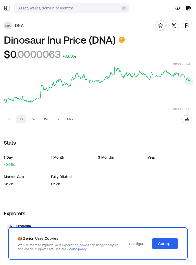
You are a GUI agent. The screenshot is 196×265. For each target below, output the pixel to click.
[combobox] (72, 8)
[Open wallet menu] (188, 8)
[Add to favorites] (160, 25)
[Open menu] (7, 8)
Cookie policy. (77, 249)
